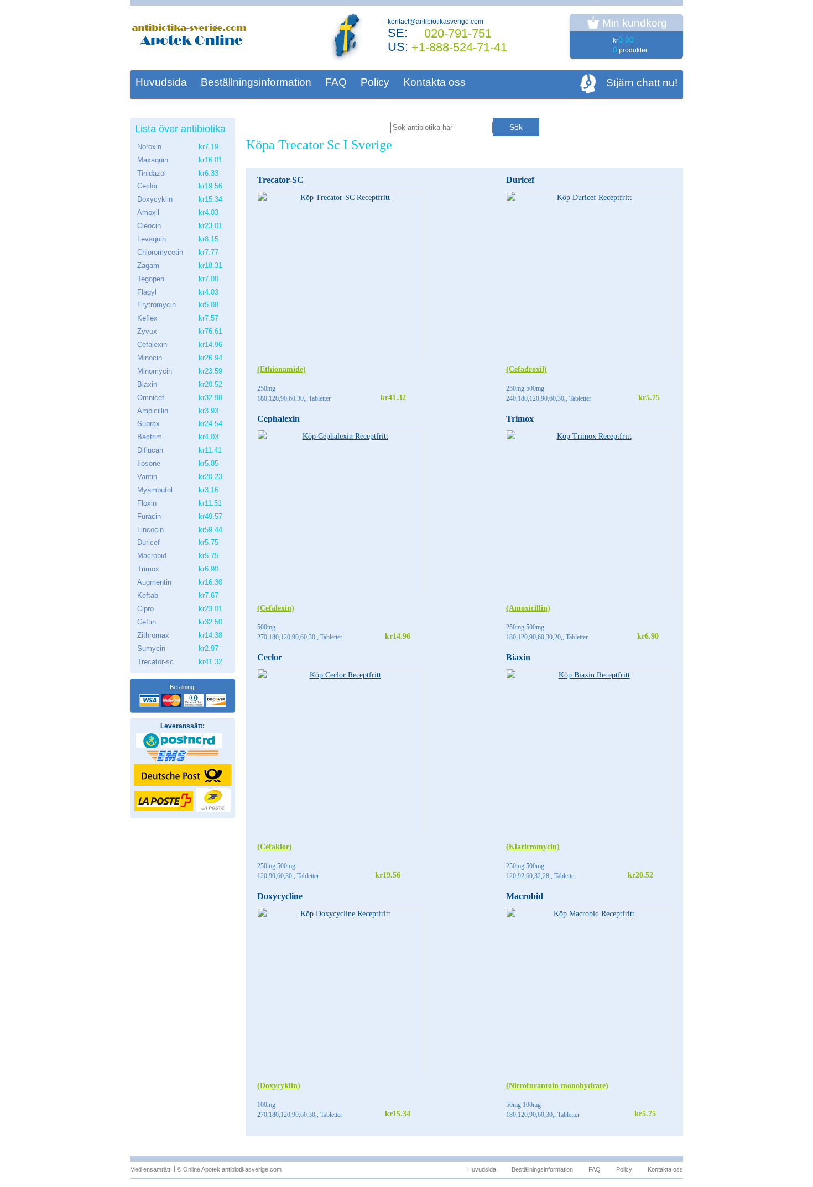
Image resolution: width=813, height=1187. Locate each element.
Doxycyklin (155, 199)
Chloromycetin (160, 252)
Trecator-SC (280, 180)
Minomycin (154, 371)
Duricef (520, 180)
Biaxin (518, 657)
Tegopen (150, 279)
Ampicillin (152, 411)
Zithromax (153, 635)
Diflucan (150, 450)
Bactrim (149, 437)
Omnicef (150, 397)
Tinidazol (151, 173)
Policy (375, 82)
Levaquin (151, 239)
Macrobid (524, 896)
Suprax (148, 423)
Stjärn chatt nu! (642, 82)
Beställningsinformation (256, 82)
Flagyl (147, 292)
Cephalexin (278, 418)
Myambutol (155, 490)
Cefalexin (152, 344)
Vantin (147, 476)
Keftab (147, 595)
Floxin (147, 503)
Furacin (149, 516)
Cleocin (149, 226)
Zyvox (147, 331)
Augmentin (154, 582)
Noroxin (149, 147)
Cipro (145, 609)
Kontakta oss (434, 82)
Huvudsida (161, 82)
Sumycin (151, 648)
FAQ (336, 82)
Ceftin (146, 622)
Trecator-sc (155, 662)
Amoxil (148, 212)
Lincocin (150, 530)
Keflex (147, 318)
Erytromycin (156, 305)
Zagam (148, 265)
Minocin (149, 358)
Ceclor (269, 657)
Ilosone (148, 463)
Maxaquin (152, 160)
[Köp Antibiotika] (190, 36)
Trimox (520, 418)
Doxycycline (280, 896)
